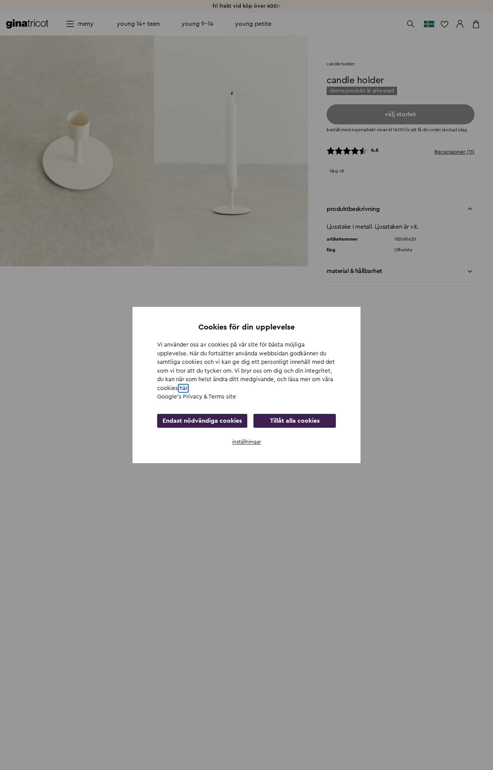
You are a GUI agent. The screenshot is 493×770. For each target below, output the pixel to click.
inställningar (246, 442)
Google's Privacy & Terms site (196, 397)
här (183, 388)
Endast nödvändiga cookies (202, 421)
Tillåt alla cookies (295, 421)
